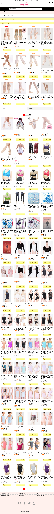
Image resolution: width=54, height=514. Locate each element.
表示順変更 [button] (31, 108)
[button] (1, 3)
